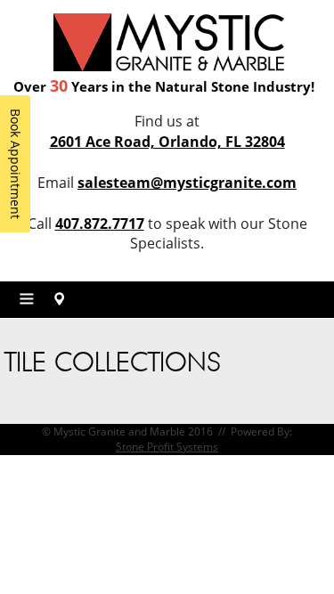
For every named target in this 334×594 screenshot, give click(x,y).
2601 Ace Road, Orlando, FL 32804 (167, 141)
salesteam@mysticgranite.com (187, 182)
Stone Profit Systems (167, 446)
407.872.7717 (99, 223)
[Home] (168, 40)
